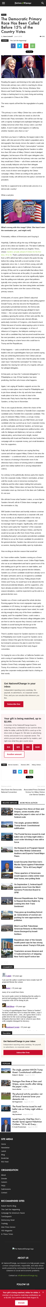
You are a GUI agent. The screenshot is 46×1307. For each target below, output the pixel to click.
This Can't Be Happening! (18, 40)
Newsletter (5, 1147)
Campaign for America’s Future (13, 1213)
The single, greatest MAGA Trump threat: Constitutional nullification (27, 825)
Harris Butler (16, 1089)
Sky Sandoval (17, 1114)
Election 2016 (25, 765)
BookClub (5, 1158)
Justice (4, 814)
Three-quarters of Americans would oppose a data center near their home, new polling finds (29, 876)
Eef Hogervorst (17, 1102)
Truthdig (4, 1223)
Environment (5, 877)
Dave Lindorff (8, 36)
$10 (8, 747)
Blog (3, 1155)
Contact (4, 1192)
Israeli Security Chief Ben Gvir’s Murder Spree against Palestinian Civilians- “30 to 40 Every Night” (29, 864)
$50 (27, 747)
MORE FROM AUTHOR (28, 803)
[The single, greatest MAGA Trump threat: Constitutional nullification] (7, 824)
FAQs (3, 1185)
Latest (3, 1151)
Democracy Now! (8, 1220)
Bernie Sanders (13, 765)
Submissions (6, 1189)
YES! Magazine (6, 1230)
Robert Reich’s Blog (8, 1206)
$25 (18, 747)
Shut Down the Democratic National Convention (11, 791)
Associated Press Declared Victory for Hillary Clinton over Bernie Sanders (34, 792)
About (3, 1175)
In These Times (7, 1234)
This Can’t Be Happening (10, 1209)
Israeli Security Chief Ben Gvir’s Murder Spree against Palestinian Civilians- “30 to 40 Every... (27, 1121)
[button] (42, 3)
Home (3, 1144)
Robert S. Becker (17, 1075)
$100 (37, 747)
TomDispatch (6, 1216)
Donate (4, 1178)
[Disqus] (23, 1001)
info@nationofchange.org (27, 1275)
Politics (4, 15)
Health (4, 851)
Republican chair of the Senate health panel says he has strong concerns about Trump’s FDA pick (29, 942)
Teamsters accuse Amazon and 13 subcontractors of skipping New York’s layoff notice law (28, 954)
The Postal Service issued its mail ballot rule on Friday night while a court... (27, 1109)
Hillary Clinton (36, 765)
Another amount (14, 754)
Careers (4, 1182)
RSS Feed (4, 1162)
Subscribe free (13, 704)
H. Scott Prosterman (19, 1127)
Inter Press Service (8, 1227)
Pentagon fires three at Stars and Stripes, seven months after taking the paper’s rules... (27, 1084)
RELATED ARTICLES (10, 803)
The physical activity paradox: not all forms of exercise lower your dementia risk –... (27, 1096)
